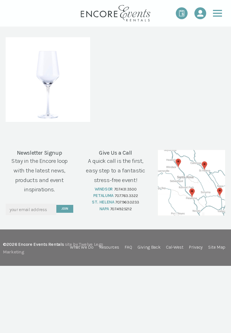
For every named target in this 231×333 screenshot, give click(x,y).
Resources (109, 247)
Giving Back (148, 247)
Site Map (216, 247)
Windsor (104, 189)
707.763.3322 (126, 195)
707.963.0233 (127, 202)
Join (64, 209)
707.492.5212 (121, 208)
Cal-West (174, 247)
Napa (104, 208)
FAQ (128, 247)
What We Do (81, 247)
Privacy (195, 247)
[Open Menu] (217, 13)
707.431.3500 (125, 189)
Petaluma (103, 195)
